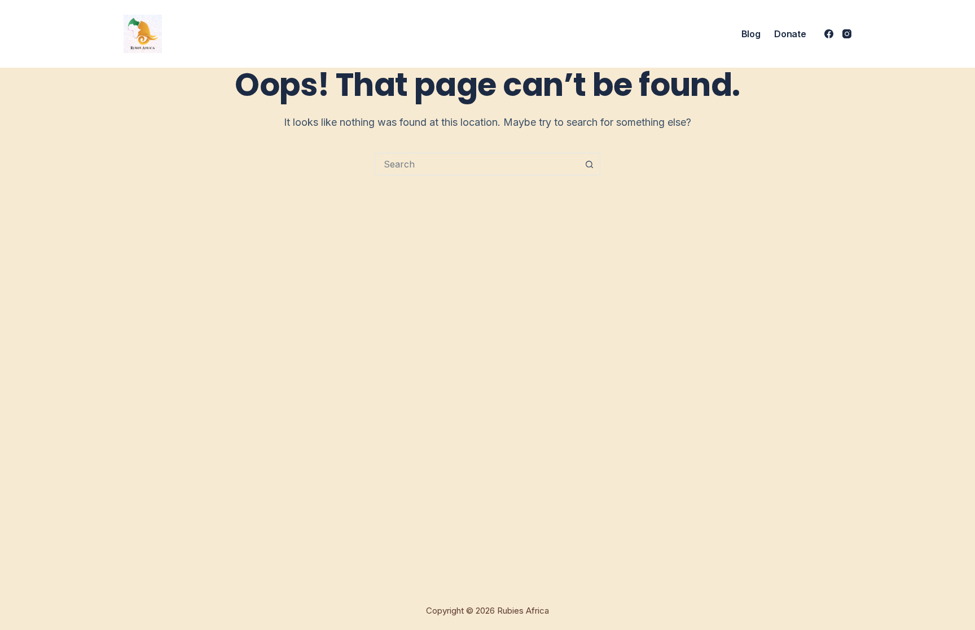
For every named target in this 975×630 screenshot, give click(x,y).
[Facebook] (828, 33)
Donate (790, 33)
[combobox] (476, 164)
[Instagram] (846, 33)
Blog (751, 33)
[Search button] (589, 164)
